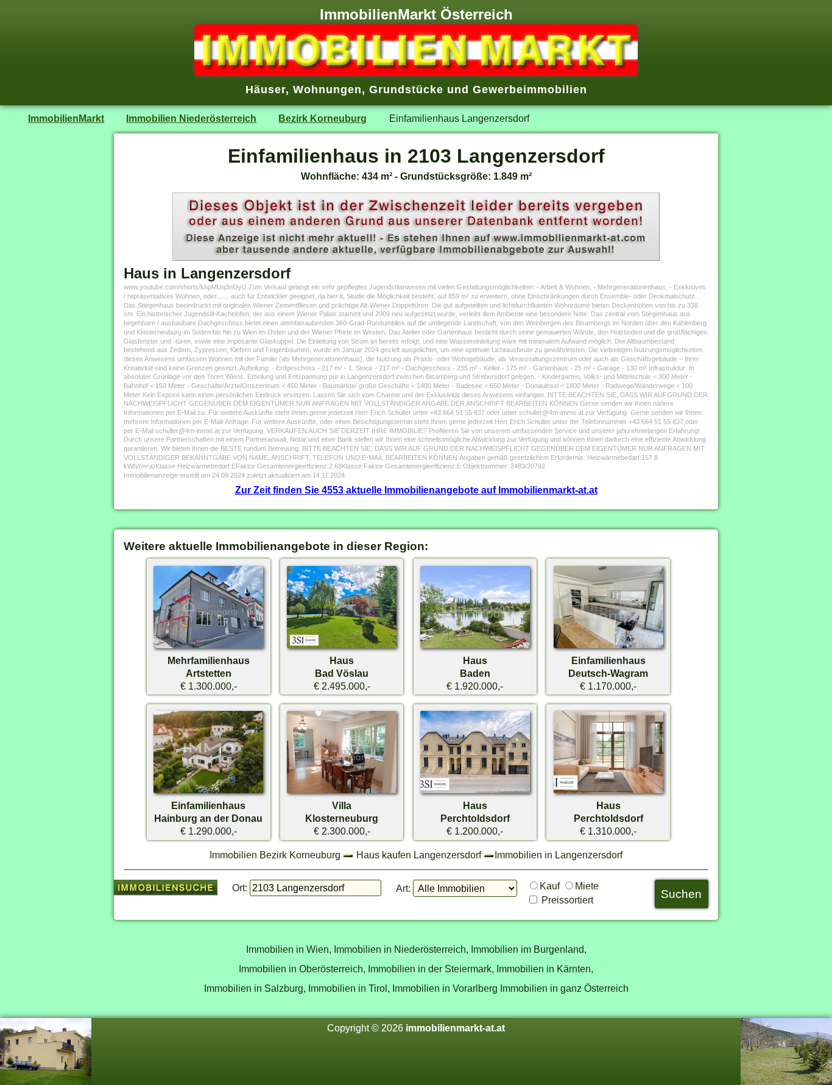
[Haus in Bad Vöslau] (342, 647)
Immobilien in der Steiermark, (431, 968)
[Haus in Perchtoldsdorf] (475, 792)
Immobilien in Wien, (288, 949)
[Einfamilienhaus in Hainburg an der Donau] (208, 792)
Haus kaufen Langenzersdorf (418, 854)
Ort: (239, 887)
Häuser (265, 89)
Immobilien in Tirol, (349, 988)
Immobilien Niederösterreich (191, 118)
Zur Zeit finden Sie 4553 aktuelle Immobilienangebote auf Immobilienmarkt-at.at (416, 489)
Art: (403, 888)
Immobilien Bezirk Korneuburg (275, 854)
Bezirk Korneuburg (322, 118)
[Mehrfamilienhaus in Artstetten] (208, 647)
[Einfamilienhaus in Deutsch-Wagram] (608, 647)
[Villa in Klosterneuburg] (342, 792)
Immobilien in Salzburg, (255, 988)
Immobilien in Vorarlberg (445, 988)
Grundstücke (406, 89)
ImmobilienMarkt (66, 118)
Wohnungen (327, 89)
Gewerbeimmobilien (530, 89)
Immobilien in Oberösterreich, (302, 968)
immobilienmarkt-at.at (455, 1027)
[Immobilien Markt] (416, 72)
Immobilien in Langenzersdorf (558, 854)
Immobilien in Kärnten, (544, 968)
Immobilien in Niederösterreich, (401, 949)
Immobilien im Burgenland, (529, 949)
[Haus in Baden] (475, 647)
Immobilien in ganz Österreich (564, 988)
